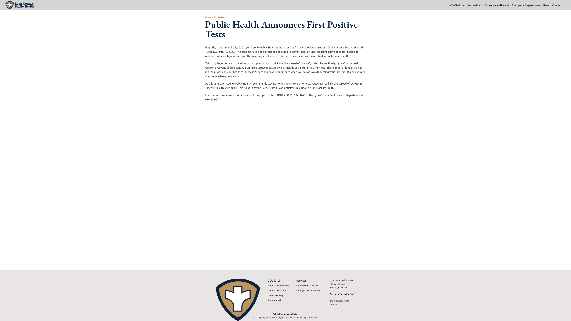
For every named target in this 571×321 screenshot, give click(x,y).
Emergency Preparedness (526, 5)
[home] (225, 5)
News (546, 5)
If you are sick (274, 300)
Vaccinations (475, 5)
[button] (456, 5)
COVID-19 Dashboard (278, 285)
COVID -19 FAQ (275, 295)
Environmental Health (497, 5)
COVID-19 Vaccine (277, 290)
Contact (556, 5)
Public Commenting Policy (285, 314)
